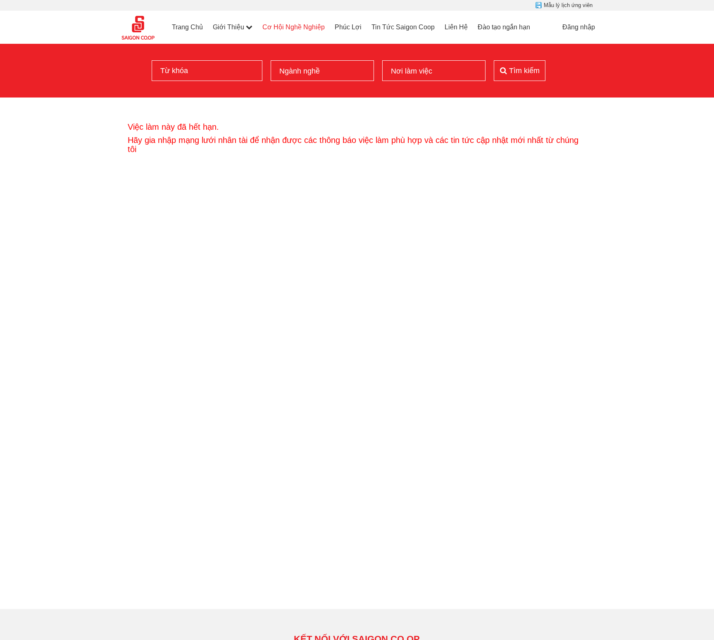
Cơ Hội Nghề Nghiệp (293, 27)
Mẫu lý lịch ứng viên (568, 5)
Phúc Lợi (348, 27)
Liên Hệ (456, 27)
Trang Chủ (187, 27)
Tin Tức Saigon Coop (403, 27)
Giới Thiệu (228, 27)
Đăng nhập (578, 27)
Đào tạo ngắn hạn (504, 27)
